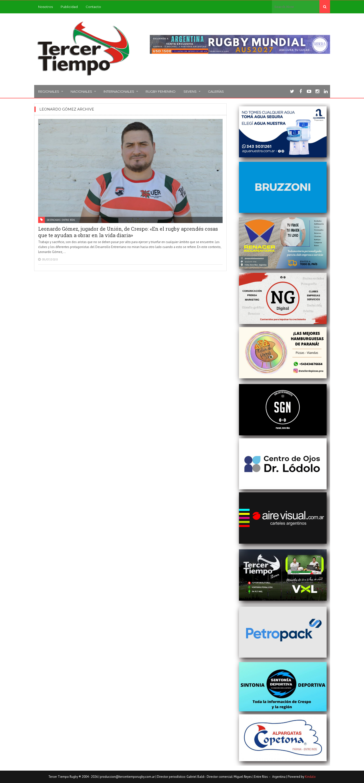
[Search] (324, 6)
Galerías (216, 91)
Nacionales (81, 91)
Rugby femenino (161, 91)
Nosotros (45, 7)
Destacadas (53, 220)
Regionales (48, 91)
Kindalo (310, 777)
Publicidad (69, 7)
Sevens (190, 91)
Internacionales (119, 91)
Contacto (93, 7)
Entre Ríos (68, 220)
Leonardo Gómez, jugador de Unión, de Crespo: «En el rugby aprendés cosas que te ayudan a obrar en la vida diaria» (128, 231)
